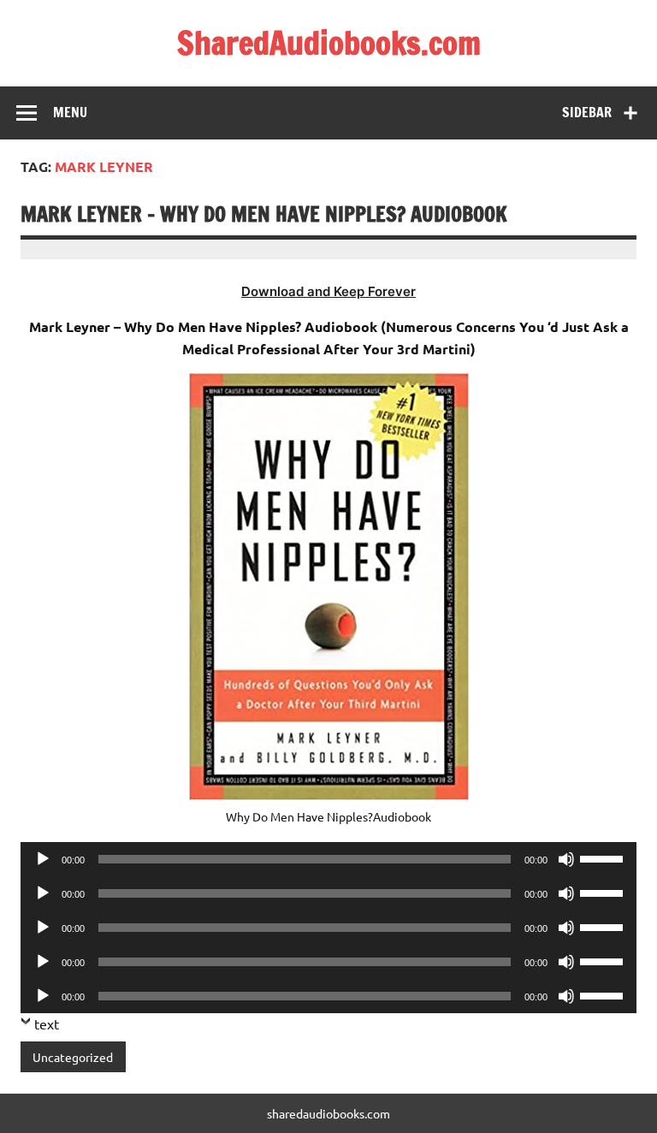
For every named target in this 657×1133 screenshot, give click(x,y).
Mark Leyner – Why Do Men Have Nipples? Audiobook (264, 213)
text (46, 1023)
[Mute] (566, 859)
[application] (328, 859)
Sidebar (587, 112)
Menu (70, 112)
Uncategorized (73, 1057)
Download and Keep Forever (328, 291)
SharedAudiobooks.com (329, 43)
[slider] (604, 857)
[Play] (42, 859)
